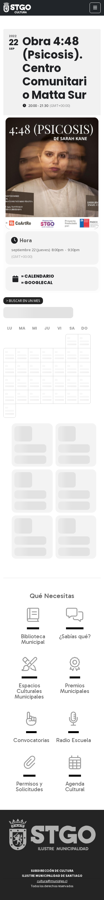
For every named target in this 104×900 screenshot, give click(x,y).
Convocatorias (31, 740)
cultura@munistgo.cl (52, 881)
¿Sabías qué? (75, 636)
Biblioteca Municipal (33, 639)
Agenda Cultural (75, 786)
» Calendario (37, 276)
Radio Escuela (73, 740)
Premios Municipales (74, 688)
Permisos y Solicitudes (29, 786)
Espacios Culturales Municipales (29, 690)
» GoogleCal (37, 282)
